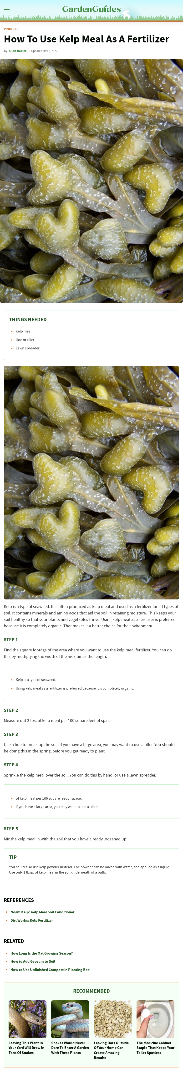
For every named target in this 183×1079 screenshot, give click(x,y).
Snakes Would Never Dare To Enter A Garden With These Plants (70, 1048)
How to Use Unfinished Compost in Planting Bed (50, 969)
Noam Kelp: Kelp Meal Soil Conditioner (42, 912)
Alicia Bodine (18, 51)
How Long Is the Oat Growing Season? (41, 953)
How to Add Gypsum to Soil (32, 961)
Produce (11, 29)
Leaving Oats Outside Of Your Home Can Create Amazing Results (111, 1050)
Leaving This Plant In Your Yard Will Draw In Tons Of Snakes (26, 1048)
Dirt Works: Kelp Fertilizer (31, 920)
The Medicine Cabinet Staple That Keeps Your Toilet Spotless (155, 1048)
